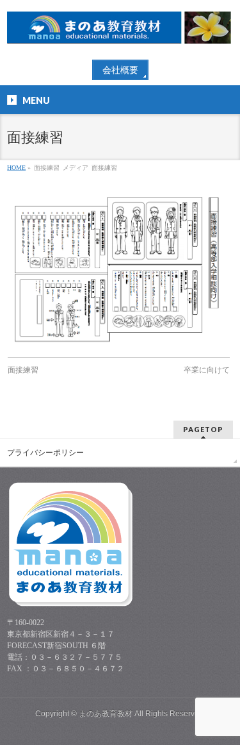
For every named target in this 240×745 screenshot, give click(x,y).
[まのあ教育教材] (119, 29)
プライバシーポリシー (45, 452)
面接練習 (23, 369)
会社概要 (120, 70)
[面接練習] (119, 268)
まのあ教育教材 (105, 713)
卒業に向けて (207, 369)
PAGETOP (203, 429)
